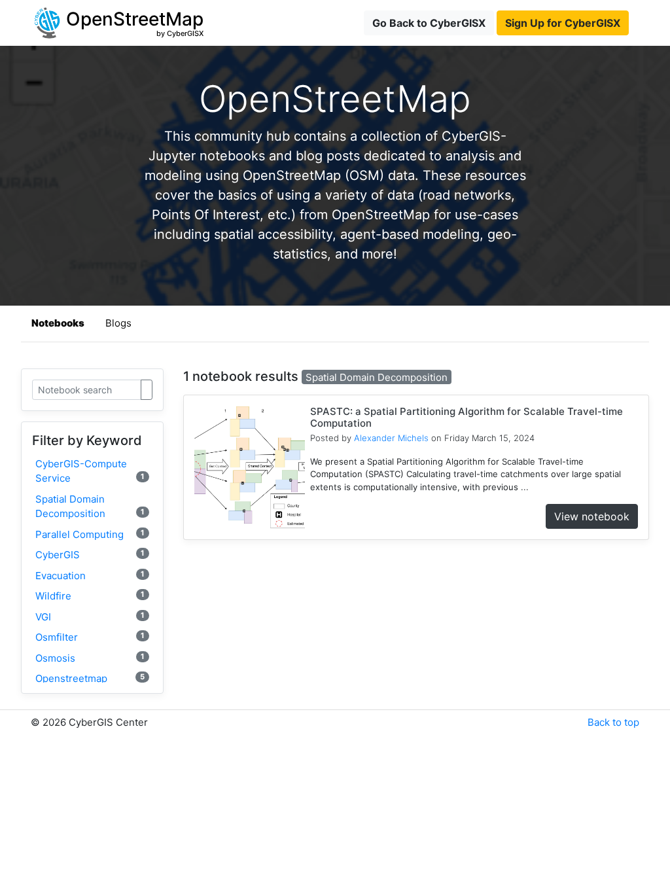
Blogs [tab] (118, 323)
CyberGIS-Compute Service (90, 471)
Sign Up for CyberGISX (562, 22)
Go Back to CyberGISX (428, 22)
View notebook (591, 516)
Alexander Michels (391, 438)
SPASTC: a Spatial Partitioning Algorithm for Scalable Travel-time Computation (466, 417)
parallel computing (90, 534)
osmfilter (90, 637)
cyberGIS (90, 554)
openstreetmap (90, 678)
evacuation (90, 575)
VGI (90, 617)
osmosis (90, 658)
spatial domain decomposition (90, 506)
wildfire (90, 596)
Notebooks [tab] (57, 323)
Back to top (613, 722)
